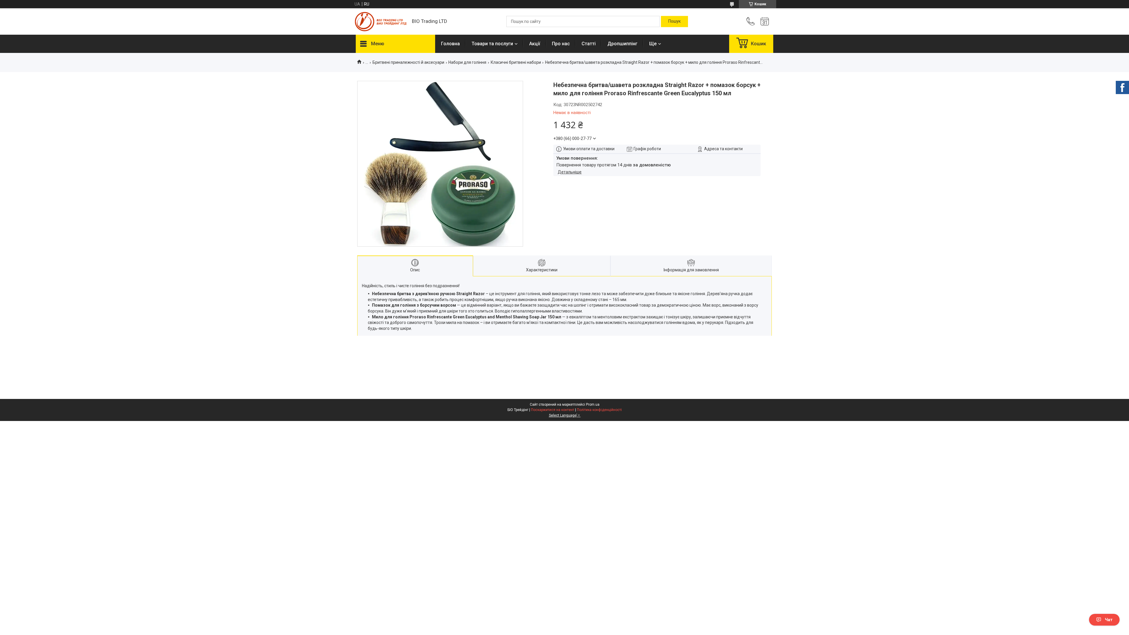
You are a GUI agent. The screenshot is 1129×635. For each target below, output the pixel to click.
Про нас (561, 43)
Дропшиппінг (622, 43)
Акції (534, 43)
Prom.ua (592, 404)
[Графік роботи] (765, 21)
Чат (1109, 619)
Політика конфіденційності (599, 410)
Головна (450, 43)
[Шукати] (674, 21)
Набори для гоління (467, 62)
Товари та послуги (492, 43)
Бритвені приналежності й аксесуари (408, 62)
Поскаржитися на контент (552, 410)
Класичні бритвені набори (516, 62)
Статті (589, 43)
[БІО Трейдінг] (380, 21)
